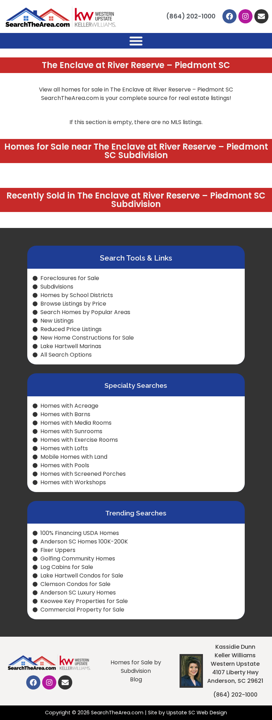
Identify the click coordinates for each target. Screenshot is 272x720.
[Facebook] (229, 16)
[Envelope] (261, 16)
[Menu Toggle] (136, 41)
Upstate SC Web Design (196, 712)
